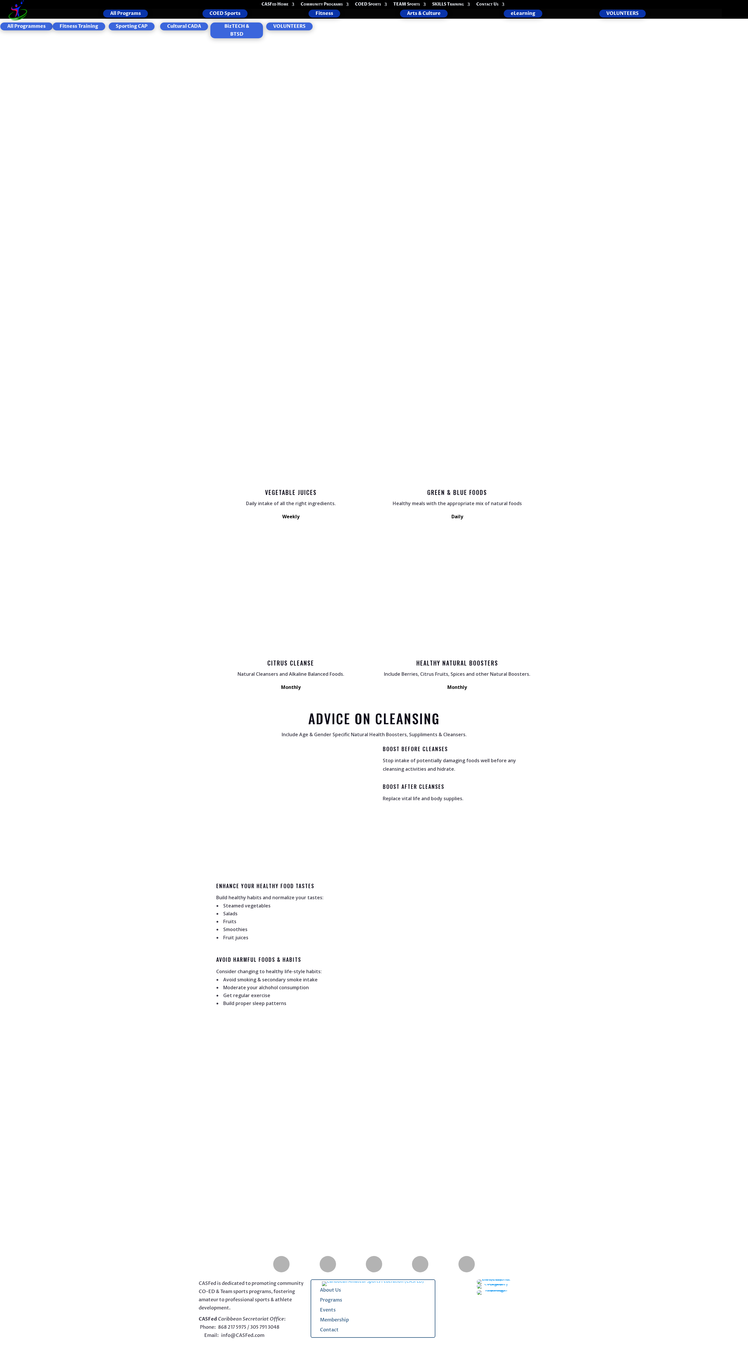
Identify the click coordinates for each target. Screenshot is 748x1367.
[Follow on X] (254, 1347)
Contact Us (487, 4)
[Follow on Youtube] (420, 1264)
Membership (334, 1320)
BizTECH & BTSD (236, 30)
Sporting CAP (132, 26)
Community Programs (322, 4)
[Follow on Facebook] (281, 1264)
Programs (331, 1300)
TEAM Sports (406, 4)
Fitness (324, 13)
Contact (329, 1330)
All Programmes (26, 26)
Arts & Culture (424, 13)
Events (328, 1310)
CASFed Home (275, 4)
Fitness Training (79, 26)
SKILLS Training (448, 4)
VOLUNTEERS (622, 13)
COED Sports (368, 4)
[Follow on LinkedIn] (466, 1264)
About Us (330, 1290)
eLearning (523, 13)
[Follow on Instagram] (374, 1264)
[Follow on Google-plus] (328, 1264)
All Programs (125, 13)
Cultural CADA (184, 26)
